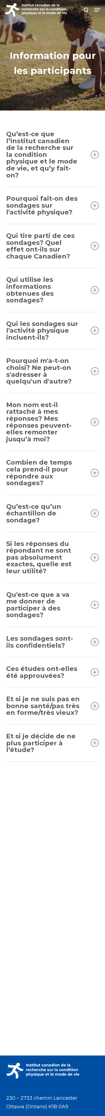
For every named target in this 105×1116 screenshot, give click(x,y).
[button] (97, 10)
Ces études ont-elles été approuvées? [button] (41, 672)
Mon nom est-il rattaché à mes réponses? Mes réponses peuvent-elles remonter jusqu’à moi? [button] (39, 422)
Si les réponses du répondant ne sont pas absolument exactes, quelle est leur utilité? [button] (38, 557)
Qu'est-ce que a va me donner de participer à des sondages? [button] (37, 605)
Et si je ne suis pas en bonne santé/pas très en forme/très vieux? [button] (43, 705)
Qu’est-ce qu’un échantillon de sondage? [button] (33, 513)
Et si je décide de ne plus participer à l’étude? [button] (41, 743)
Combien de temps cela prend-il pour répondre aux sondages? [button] (39, 472)
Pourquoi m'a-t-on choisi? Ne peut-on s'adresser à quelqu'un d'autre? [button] (39, 371)
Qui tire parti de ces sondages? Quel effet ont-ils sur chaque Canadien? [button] (40, 246)
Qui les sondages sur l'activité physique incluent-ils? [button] (42, 330)
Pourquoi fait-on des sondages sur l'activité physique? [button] (42, 205)
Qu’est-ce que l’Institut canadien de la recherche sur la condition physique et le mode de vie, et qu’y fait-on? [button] (41, 154)
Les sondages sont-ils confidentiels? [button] (39, 642)
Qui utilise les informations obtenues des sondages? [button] (30, 290)
